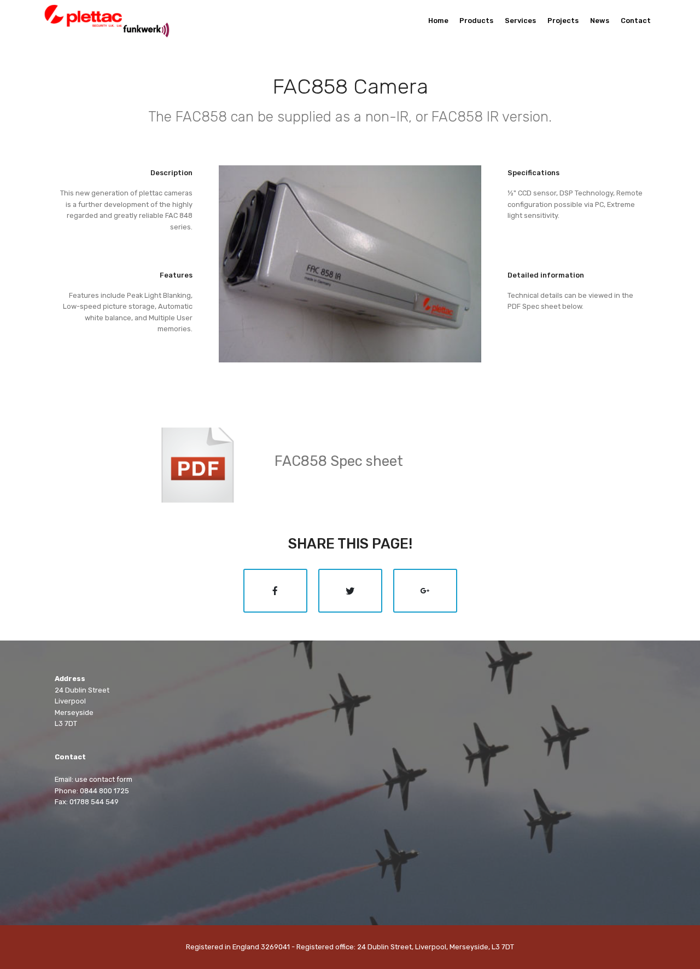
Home (438, 20)
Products (476, 20)
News (599, 20)
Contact (636, 20)
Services (520, 20)
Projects (563, 20)
